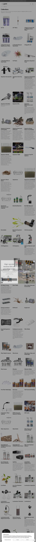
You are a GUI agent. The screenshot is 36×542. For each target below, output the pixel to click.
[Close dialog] (34, 260)
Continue (9, 278)
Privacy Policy (27, 537)
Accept (17, 539)
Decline (27, 539)
